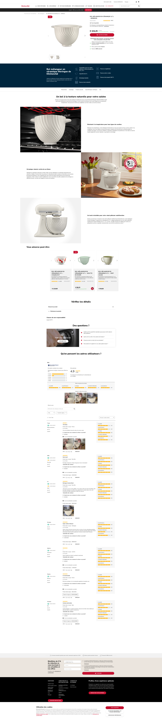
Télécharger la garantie (55, 311)
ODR (60, 697)
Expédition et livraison (63, 688)
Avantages (71, 89)
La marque (72, 685)
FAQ (49, 693)
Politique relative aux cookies (42, 714)
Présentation (64, 89)
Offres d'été (110, 6)
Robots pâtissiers (41, 6)
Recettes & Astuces (99, 6)
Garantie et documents (50, 691)
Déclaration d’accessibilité (62, 695)
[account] (136, 2)
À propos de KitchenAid (118, 1)
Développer (86, 663)
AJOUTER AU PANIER (102, 34)
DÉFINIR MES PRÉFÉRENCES (114, 715)
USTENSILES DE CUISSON (79, 6)
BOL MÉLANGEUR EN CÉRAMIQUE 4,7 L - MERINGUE (102, 17)
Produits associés (79, 89)
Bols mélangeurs (41, 13)
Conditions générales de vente (63, 686)
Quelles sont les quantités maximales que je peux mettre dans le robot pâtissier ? (98, 332)
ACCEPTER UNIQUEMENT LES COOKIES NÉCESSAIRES (114, 711)
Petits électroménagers (65, 6)
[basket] (138, 2)
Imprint (60, 692)
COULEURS (90, 6)
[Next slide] (85, 57)
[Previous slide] (48, 57)
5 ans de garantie (95, 23)
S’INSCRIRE (99, 673)
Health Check (51, 683)
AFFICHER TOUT (62, 341)
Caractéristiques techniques (91, 89)
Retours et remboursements (62, 690)
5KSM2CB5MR (93, 20)
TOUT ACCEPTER (115, 707)
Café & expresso (52, 6)
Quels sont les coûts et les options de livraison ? (94, 336)
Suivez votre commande (50, 688)
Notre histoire (73, 687)
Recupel (49, 694)
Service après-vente (107, 1)
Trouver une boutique (55, 700)
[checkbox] (83, 661)
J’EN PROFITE (88, 9)
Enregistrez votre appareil (97, 692)
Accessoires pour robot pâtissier (30, 13)
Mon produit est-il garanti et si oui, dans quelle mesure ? (96, 343)
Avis (100, 89)
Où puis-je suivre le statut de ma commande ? (94, 340)
